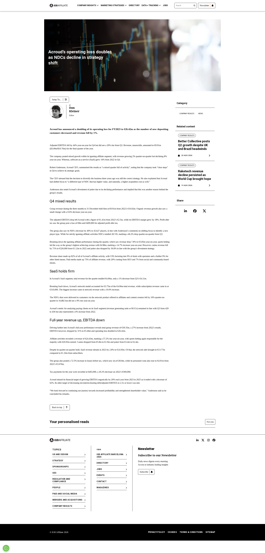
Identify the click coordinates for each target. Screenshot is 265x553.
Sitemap (210, 532)
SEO (54, 473)
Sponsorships (60, 467)
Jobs (165, 5)
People (56, 487)
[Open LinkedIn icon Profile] (185, 211)
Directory (134, 5)
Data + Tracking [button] (150, 5)
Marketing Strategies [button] (112, 5)
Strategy (57, 460)
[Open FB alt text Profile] (214, 440)
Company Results (85, 39)
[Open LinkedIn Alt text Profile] (197, 440)
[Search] (185, 5)
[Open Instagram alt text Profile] (208, 440)
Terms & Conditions (191, 532)
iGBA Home (53, 39)
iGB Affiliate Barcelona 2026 (110, 455)
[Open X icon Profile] (204, 211)
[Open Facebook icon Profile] (195, 211)
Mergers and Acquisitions (67, 500)
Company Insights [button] (86, 5)
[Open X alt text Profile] (203, 440)
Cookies (172, 532)
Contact (102, 481)
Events (101, 475)
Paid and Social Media (64, 494)
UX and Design (60, 454)
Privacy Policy (156, 532)
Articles (67, 39)
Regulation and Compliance (61, 480)
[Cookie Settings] (6, 548)
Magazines (103, 487)
